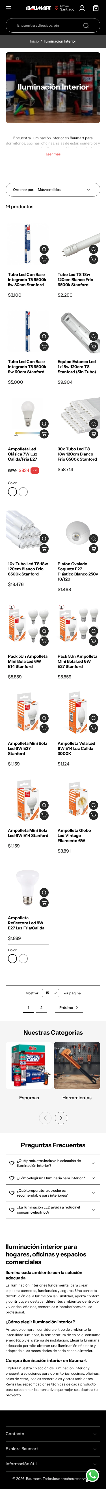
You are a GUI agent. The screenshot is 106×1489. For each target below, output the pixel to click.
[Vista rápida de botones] (44, 249)
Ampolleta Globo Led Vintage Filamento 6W (74, 835)
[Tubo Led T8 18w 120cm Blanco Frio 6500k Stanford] (78, 244)
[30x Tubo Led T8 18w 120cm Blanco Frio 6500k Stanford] (78, 418)
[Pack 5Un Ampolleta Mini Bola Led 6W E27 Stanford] (78, 625)
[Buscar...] (86, 25)
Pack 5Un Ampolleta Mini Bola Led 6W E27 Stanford (77, 661)
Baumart (33, 1479)
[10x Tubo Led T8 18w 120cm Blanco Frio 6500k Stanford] (28, 533)
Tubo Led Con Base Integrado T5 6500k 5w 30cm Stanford (27, 279)
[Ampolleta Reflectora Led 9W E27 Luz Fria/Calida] (28, 887)
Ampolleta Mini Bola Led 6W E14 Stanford (28, 833)
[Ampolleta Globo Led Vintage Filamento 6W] (78, 799)
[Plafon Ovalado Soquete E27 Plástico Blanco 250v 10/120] (78, 533)
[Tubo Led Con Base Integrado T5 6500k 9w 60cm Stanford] (28, 331)
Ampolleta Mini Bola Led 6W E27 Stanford (27, 748)
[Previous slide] (45, 1118)
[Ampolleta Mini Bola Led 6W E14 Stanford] (28, 799)
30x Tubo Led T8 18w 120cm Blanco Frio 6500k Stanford (77, 454)
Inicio (34, 41)
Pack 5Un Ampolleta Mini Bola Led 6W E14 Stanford (27, 661)
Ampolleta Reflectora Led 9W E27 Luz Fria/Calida (26, 923)
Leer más (53, 154)
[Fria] (23, 492)
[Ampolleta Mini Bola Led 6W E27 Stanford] (28, 712)
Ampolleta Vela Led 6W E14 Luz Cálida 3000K (76, 748)
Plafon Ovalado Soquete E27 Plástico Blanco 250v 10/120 (78, 571)
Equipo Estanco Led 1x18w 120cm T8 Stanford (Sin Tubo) (77, 366)
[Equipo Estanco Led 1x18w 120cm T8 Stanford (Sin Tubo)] (78, 331)
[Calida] (12, 492)
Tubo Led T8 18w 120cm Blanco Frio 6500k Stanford (75, 279)
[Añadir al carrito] (44, 259)
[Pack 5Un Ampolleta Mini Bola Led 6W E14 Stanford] (28, 625)
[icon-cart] (94, 8)
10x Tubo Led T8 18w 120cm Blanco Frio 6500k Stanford (28, 569)
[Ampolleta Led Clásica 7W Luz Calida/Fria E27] (28, 418)
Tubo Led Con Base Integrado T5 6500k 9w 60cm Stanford (27, 366)
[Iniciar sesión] (81, 8)
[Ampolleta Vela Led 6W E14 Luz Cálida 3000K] (78, 712)
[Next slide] (61, 1118)
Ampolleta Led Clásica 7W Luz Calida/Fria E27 (22, 454)
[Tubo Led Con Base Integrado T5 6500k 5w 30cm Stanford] (28, 244)
